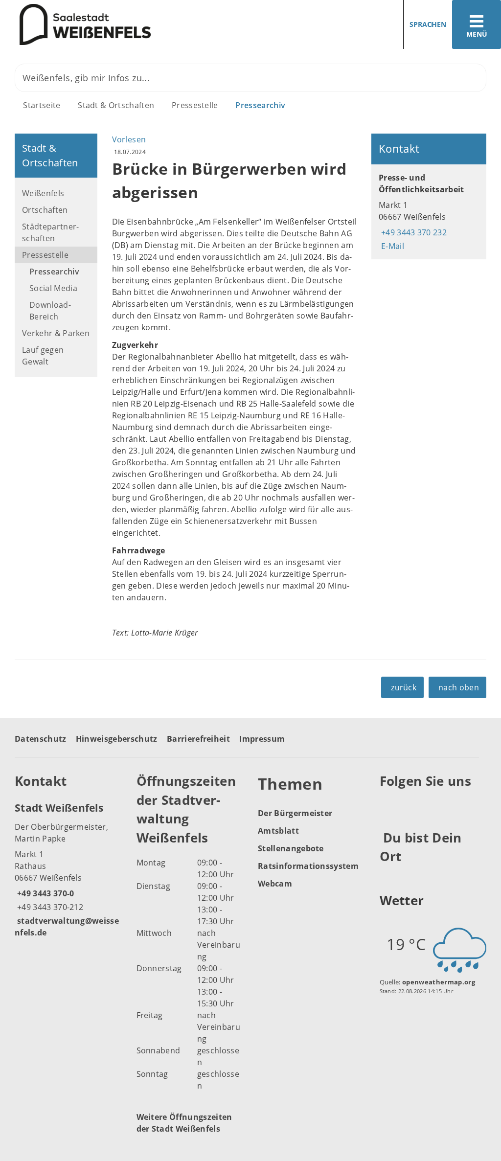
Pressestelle (195, 105)
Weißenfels (43, 193)
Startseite (41, 105)
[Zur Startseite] (121, 25)
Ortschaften (45, 210)
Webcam (275, 883)
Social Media (53, 288)
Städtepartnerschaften (50, 232)
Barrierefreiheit (198, 738)
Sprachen (428, 24)
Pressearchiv (260, 105)
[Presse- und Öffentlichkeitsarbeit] (429, 212)
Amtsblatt (278, 830)
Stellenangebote (291, 848)
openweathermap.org (438, 982)
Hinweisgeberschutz (117, 738)
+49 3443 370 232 (413, 232)
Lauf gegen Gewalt (43, 355)
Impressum (262, 738)
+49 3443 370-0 (44, 893)
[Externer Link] (389, 805)
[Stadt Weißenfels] (68, 869)
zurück (403, 687)
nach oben (458, 687)
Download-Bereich (50, 310)
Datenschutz (41, 738)
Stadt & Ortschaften (116, 105)
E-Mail (391, 246)
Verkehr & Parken (56, 333)
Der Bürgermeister (295, 813)
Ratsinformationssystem (308, 866)
